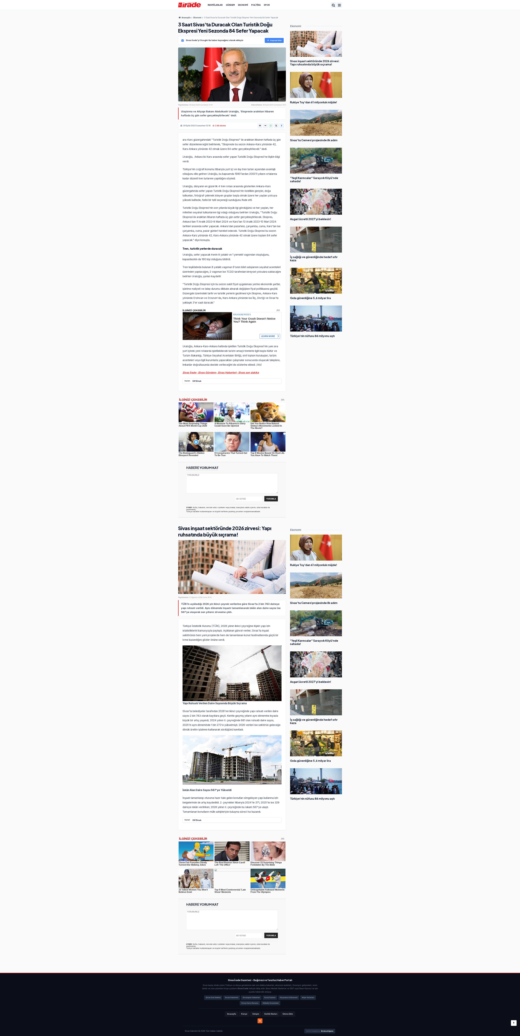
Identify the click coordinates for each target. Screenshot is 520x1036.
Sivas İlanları (270, 997)
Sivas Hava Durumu (249, 1003)
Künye (244, 1014)
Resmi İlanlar (215, 5)
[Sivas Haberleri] (189, 4)
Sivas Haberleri (231, 997)
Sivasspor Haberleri (251, 997)
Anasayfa (186, 18)
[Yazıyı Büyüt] (260, 125)
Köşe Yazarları (308, 997)
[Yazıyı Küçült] (265, 125)
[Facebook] (281, 125)
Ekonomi (243, 5)
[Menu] (339, 5)
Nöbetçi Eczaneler (271, 1003)
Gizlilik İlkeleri (270, 1014)
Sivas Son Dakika (213, 997)
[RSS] (260, 1020)
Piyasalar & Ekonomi (289, 997)
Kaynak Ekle (276, 40)
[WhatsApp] (271, 125)
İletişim (255, 1014)
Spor (267, 5)
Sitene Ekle (287, 1014)
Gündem (230, 5)
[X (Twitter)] (276, 125)
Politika (256, 5)
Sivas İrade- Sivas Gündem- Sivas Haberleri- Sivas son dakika (221, 372)
